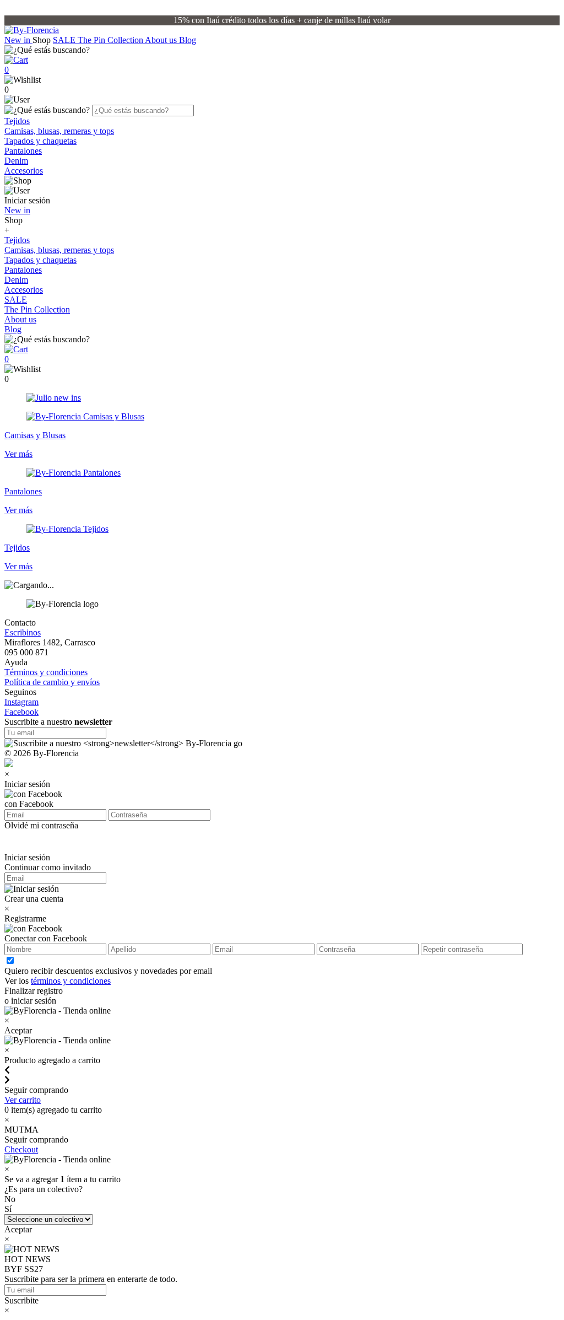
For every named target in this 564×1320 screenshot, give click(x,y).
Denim (16, 160)
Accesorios (23, 170)
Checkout (21, 1149)
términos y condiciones (71, 980)
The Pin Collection (111, 40)
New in (18, 40)
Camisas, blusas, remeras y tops (59, 131)
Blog (187, 40)
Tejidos (17, 121)
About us (162, 40)
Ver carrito (22, 1100)
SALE (65, 40)
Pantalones (23, 150)
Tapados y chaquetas (40, 141)
